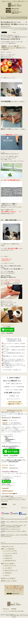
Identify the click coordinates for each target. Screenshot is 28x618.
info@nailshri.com (13, 467)
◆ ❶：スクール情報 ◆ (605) (7, 548)
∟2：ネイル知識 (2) (7, 568)
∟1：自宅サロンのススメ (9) (9, 565)
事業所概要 (13, 608)
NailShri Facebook (7, 490)
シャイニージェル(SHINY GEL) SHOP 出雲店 (13, 611)
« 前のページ (4, 507)
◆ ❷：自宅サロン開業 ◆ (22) (8, 563)
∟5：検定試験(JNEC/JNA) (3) (9, 560)
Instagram (5, 488)
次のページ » (24, 507)
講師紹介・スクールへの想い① (10, 46)
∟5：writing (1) (6, 575)
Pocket (14, 32)
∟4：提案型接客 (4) (7, 572)
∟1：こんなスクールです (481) (9, 550)
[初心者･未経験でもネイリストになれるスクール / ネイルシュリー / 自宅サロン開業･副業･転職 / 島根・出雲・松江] (14, 6)
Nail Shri (16, 39)
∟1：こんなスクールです (16, 29)
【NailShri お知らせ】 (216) (7, 546)
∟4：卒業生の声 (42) (7, 558)
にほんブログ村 (4, 500)
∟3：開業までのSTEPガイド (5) (9, 570)
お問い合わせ (6, 608)
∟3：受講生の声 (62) (7, 555)
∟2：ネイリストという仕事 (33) (9, 553)
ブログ (10, 424)
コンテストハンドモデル (8, 493)
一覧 (26, 517)
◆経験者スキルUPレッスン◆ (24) (9, 580)
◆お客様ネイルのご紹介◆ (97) (8, 578)
